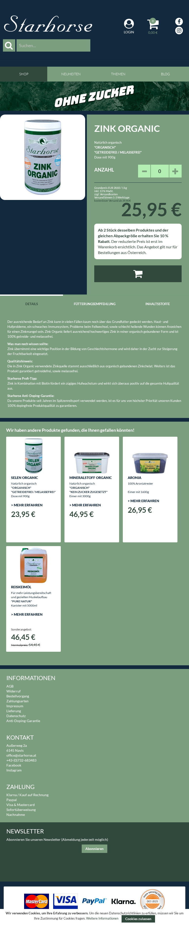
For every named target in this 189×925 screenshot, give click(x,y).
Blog (165, 74)
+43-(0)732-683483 (21, 760)
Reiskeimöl (21, 587)
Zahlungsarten (17, 701)
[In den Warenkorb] (138, 273)
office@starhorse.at (21, 755)
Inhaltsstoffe (157, 304)
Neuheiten (71, 74)
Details (31, 304)
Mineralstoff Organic (90, 477)
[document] (94, 917)
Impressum (14, 706)
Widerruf (13, 691)
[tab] (31, 303)
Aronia (134, 477)
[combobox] (53, 45)
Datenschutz (16, 716)
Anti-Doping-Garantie (23, 721)
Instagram (14, 770)
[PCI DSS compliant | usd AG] (152, 901)
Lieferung (13, 711)
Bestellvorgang (17, 696)
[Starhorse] (48, 24)
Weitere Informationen (102, 919)
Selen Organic (24, 477)
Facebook (13, 765)
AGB (10, 686)
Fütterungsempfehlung (94, 304)
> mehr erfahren (27, 505)
